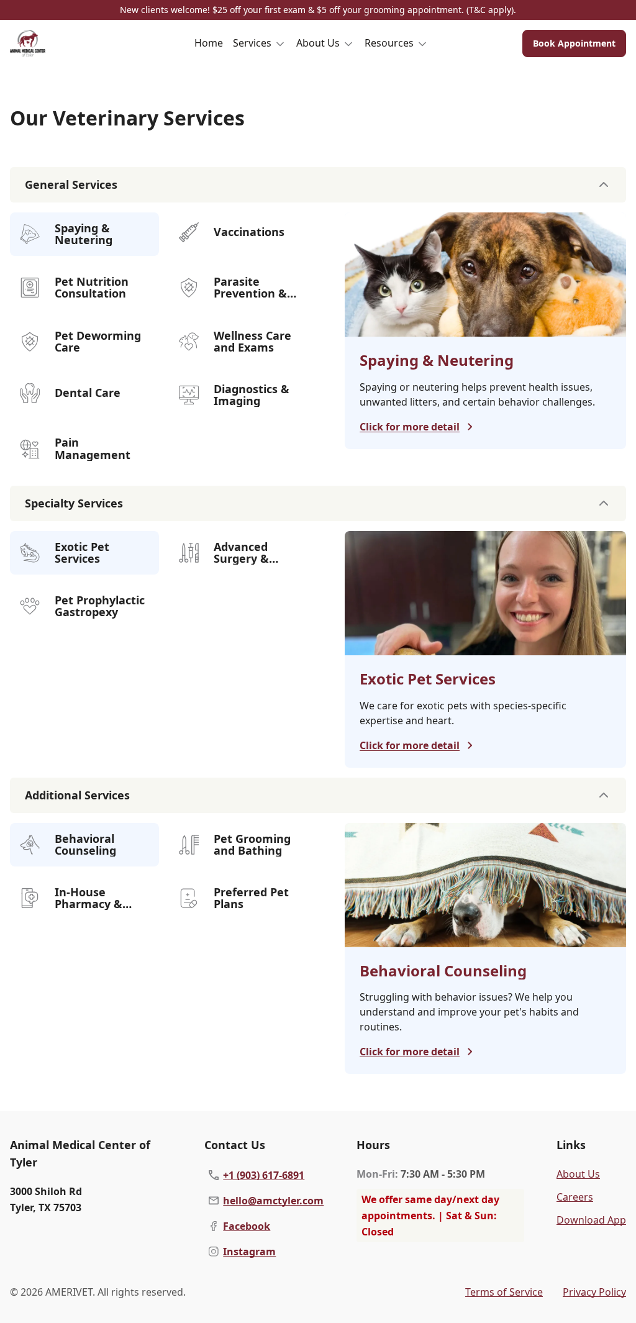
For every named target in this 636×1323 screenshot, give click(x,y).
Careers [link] (574, 1197)
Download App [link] (591, 1220)
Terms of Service (504, 1292)
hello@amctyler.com (273, 1200)
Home (208, 43)
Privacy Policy (594, 1292)
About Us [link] (578, 1174)
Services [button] (252, 43)
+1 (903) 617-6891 (263, 1175)
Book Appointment (574, 43)
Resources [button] (389, 43)
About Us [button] (318, 43)
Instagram (249, 1251)
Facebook (246, 1226)
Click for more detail (410, 427)
